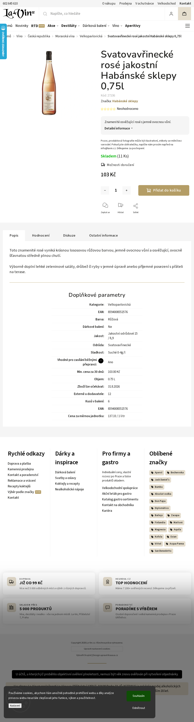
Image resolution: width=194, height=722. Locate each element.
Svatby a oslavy (65, 478)
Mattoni (178, 522)
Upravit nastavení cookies (97, 648)
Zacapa (175, 515)
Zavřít (183, 218)
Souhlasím (139, 696)
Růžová (113, 319)
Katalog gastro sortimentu (120, 499)
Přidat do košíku (167, 190)
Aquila (177, 529)
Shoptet (88, 655)
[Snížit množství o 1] (105, 190)
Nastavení (15, 705)
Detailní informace (117, 128)
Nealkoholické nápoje (69, 489)
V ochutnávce (144, 3)
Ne (110, 327)
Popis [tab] (13, 235)
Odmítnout (138, 708)
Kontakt (185, 3)
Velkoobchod (167, 3)
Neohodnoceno (127, 109)
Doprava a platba (19, 463)
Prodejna (125, 3)
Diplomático (162, 508)
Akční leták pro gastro (116, 493)
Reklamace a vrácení (22, 480)
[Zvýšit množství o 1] (126, 190)
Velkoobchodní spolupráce (120, 488)
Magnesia (160, 529)
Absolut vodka (163, 494)
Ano (110, 362)
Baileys (159, 515)
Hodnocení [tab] (41, 235)
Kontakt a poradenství (23, 475)
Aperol (158, 472)
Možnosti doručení (120, 165)
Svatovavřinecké (119, 345)
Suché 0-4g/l (116, 352)
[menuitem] (8, 25)
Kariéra (107, 511)
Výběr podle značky (21, 492)
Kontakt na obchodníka (118, 505)
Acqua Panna (177, 543)
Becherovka (177, 472)
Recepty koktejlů (19, 486)
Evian (173, 536)
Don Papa (160, 501)
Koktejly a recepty (67, 483)
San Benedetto (163, 551)
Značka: (119, 101)
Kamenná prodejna (21, 469)
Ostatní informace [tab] (103, 235)
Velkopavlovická (119, 304)
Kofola (158, 536)
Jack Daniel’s (162, 479)
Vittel (158, 543)
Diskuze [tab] (69, 235)
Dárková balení (65, 472)
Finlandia (160, 522)
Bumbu (159, 487)
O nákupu (109, 3)
